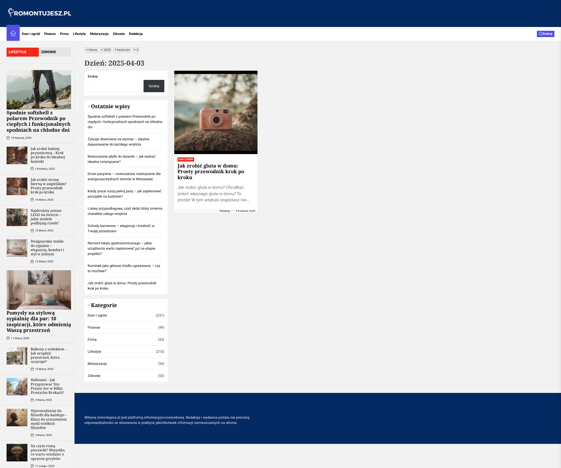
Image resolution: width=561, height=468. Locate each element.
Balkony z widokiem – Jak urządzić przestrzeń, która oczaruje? (49, 355)
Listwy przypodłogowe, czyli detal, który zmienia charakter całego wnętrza (125, 211)
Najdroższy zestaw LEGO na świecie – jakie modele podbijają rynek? (46, 217)
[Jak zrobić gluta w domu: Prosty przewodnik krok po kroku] (215, 112)
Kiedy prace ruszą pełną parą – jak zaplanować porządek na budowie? (125, 194)
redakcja (225, 211)
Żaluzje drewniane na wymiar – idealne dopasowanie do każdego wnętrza (118, 142)
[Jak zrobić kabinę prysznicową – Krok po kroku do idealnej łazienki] (17, 155)
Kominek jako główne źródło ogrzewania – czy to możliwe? (124, 268)
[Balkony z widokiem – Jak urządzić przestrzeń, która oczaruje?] (17, 356)
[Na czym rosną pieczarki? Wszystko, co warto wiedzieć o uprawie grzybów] (17, 452)
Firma (64, 33)
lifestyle (17, 52)
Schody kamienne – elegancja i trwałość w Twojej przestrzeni (121, 228)
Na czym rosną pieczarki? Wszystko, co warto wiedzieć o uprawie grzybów (48, 452)
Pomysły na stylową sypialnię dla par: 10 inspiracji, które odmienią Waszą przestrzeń (39, 321)
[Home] (13, 34)
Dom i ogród (31, 33)
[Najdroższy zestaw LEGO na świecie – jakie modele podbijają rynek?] (17, 217)
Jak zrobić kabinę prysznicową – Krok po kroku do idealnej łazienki (48, 155)
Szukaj (93, 76)
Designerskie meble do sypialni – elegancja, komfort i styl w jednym (47, 247)
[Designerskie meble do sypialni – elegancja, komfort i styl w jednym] (17, 248)
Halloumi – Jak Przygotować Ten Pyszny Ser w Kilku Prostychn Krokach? (47, 386)
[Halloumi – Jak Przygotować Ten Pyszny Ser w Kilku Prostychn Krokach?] (17, 386)
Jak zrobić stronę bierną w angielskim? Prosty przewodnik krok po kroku (49, 186)
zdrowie (48, 52)
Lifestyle (79, 33)
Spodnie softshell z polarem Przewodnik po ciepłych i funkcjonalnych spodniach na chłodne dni (39, 121)
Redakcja (136, 33)
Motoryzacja (99, 33)
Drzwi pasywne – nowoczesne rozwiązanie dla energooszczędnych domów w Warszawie (124, 176)
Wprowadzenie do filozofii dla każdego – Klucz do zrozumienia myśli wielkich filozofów (49, 419)
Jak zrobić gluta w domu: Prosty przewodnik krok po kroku (211, 171)
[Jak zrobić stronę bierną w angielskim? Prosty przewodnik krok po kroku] (17, 186)
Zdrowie (119, 33)
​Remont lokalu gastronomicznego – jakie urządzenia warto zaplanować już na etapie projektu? (121, 248)
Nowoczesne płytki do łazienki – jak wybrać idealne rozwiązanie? (122, 159)
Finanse (50, 33)
